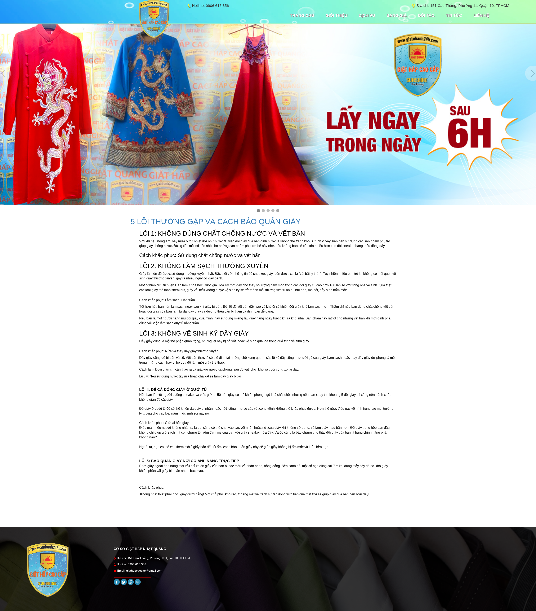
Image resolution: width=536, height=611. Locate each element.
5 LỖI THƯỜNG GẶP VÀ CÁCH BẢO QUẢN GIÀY (216, 221)
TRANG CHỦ (302, 15)
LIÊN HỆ (481, 15)
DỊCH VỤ (367, 15)
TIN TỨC (454, 15)
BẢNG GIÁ (397, 15)
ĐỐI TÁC (426, 15)
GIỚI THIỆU (336, 15)
